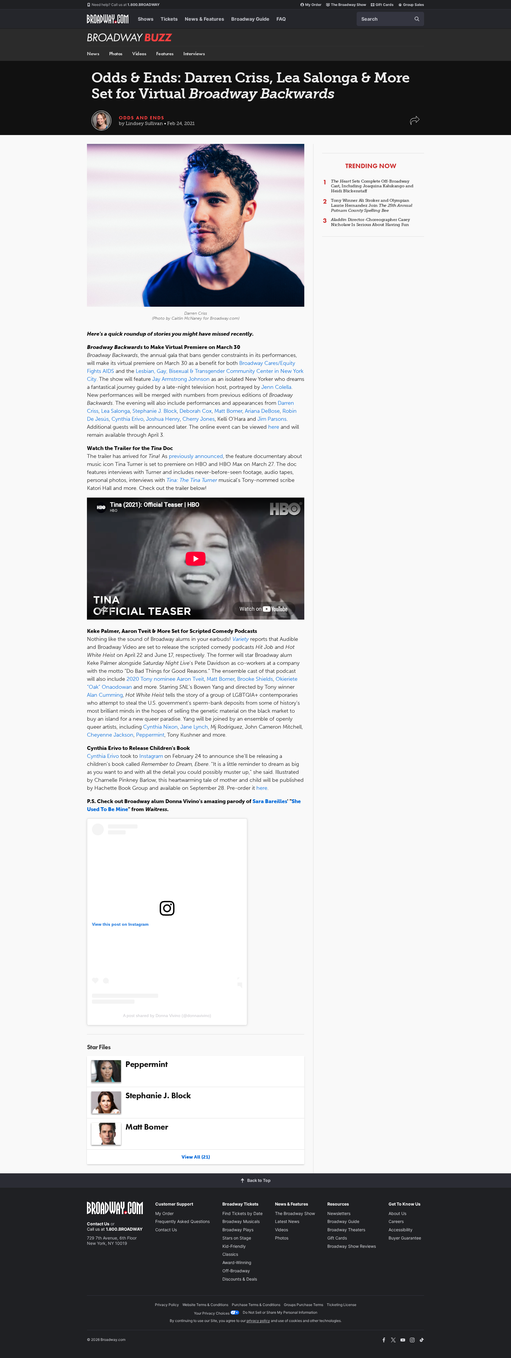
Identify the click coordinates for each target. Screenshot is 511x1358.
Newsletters (338, 1213)
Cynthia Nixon (160, 727)
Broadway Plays (237, 1229)
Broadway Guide (250, 19)
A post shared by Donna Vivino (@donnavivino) (167, 1015)
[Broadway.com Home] (107, 18)
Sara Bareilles (270, 801)
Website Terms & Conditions (205, 1304)
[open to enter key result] (417, 19)
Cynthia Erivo (127, 419)
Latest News (287, 1221)
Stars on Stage (236, 1237)
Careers (396, 1221)
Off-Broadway (236, 1270)
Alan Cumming (105, 695)
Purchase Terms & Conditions (256, 1304)
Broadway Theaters (346, 1229)
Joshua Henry (163, 419)
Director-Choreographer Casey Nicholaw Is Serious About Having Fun (370, 222)
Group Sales (413, 4)
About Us (397, 1213)
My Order (313, 4)
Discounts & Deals (239, 1278)
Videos (139, 53)
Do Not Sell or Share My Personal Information (280, 1312)
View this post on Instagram (120, 924)
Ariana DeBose (262, 411)
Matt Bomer (228, 411)
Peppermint (150, 735)
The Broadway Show (348, 4)
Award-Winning (236, 1262)
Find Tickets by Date (242, 1213)
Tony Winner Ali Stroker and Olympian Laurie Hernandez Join (371, 205)
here (273, 427)
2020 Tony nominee (151, 679)
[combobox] (390, 19)
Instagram (151, 756)
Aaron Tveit (190, 679)
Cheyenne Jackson (110, 735)
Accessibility (401, 1229)
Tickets (169, 19)
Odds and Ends (141, 118)
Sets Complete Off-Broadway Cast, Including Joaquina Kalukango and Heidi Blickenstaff (372, 186)
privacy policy (258, 1320)
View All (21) (196, 1157)
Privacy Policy (167, 1304)
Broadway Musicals (241, 1221)
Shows (145, 19)
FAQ (281, 19)
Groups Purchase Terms (303, 1304)
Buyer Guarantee (405, 1237)
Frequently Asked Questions (182, 1221)
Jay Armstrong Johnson (181, 379)
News (93, 53)
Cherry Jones (198, 419)
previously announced (196, 456)
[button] (415, 123)
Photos (115, 53)
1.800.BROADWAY (126, 4)
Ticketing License (341, 1304)
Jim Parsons (272, 419)
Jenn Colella (276, 387)
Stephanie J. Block (154, 411)
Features (165, 53)
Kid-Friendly (234, 1246)
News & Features (204, 19)
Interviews (194, 53)
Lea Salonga (115, 411)
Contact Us (98, 1223)
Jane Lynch (194, 727)
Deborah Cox (196, 411)
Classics (230, 1254)
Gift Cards (385, 4)
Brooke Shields (255, 679)
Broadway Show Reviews (351, 1246)
